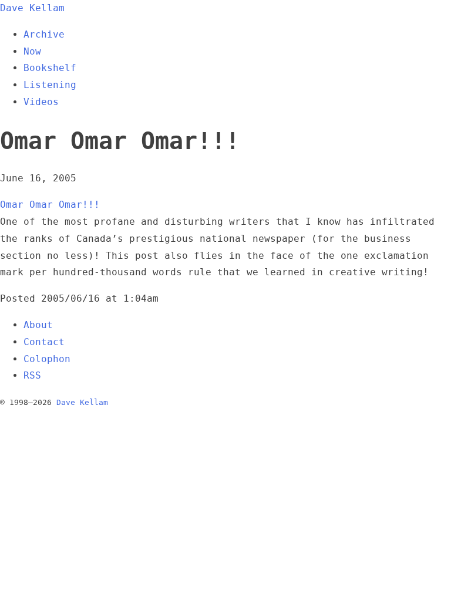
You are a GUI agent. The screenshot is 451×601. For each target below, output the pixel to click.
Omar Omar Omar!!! (50, 204)
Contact (44, 341)
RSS (32, 375)
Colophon (46, 358)
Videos (41, 101)
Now (32, 51)
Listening (49, 84)
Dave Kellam (32, 7)
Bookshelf (49, 67)
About (38, 324)
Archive (44, 34)
